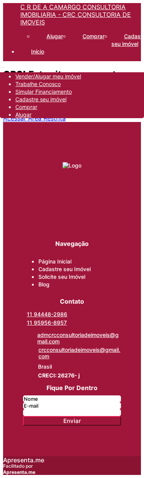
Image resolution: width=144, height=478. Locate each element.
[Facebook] (72, 185)
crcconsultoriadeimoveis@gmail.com (79, 352)
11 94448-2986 (47, 314)
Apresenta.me (23, 460)
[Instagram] (72, 200)
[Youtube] (72, 229)
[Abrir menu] (2, 65)
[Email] (72, 214)
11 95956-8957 (47, 322)
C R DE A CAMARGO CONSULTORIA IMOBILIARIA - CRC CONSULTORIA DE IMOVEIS (75, 14)
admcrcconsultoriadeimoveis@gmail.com (78, 338)
